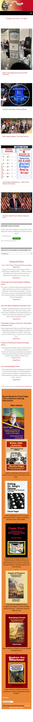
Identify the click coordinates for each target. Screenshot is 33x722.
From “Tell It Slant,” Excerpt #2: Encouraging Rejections (16, 266)
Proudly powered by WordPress (8, 720)
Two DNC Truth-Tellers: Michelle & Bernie (14, 109)
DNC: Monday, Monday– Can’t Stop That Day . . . (16, 136)
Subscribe (16, 238)
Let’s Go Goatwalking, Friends (10, 366)
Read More (16, 278)
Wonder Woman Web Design (24, 386)
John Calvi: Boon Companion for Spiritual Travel (16, 305)
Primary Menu (31, 13)
